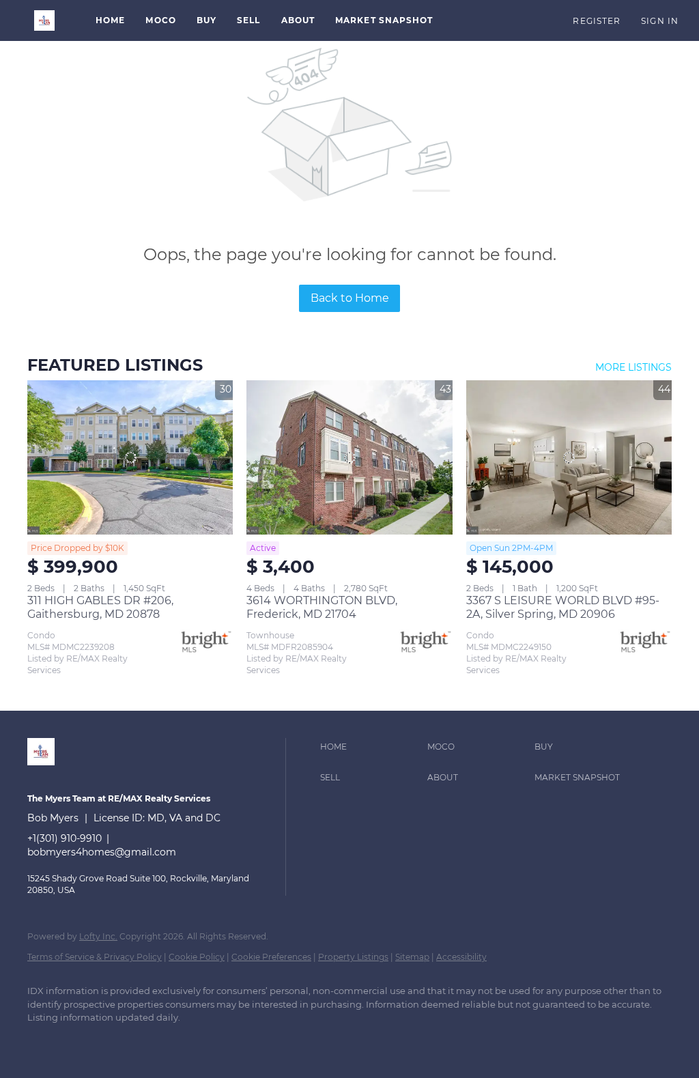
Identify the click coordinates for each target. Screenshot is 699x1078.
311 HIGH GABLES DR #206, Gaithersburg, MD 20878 (100, 607)
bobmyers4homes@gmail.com (101, 852)
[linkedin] (43, 1041)
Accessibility (461, 957)
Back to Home (350, 298)
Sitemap (412, 957)
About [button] (298, 20)
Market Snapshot (384, 20)
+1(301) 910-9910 (64, 838)
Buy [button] (206, 20)
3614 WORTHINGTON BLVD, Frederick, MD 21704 (321, 607)
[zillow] (83, 1041)
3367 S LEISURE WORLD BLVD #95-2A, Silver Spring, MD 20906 (562, 607)
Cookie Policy (197, 957)
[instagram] (122, 1041)
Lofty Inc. (98, 936)
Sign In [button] (660, 21)
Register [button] (596, 21)
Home (110, 20)
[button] (44, 20)
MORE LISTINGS (633, 367)
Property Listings (353, 957)
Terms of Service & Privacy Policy (94, 957)
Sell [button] (248, 20)
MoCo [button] (160, 20)
